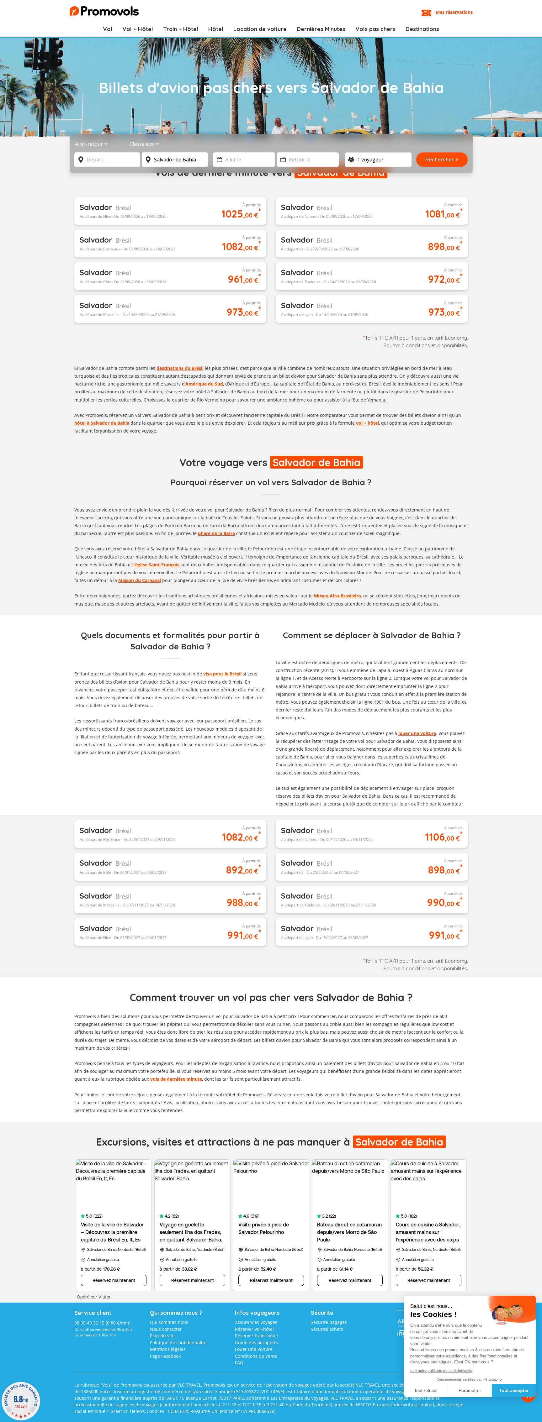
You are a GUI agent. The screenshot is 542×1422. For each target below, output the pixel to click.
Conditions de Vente (256, 1356)
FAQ (239, 1363)
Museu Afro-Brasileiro (337, 596)
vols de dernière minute (176, 1079)
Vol (107, 29)
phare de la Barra (216, 533)
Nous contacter (166, 1329)
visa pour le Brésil (222, 674)
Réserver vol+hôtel (254, 1329)
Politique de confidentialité (178, 1343)
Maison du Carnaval (139, 580)
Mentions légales (168, 1349)
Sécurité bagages (329, 1322)
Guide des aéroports (256, 1343)
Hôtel (215, 29)
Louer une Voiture (254, 1349)
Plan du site (162, 1336)
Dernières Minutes (321, 29)
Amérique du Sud (204, 384)
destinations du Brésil (180, 368)
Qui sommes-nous (169, 1322)
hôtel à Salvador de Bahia (101, 423)
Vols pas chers (375, 29)
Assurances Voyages (256, 1322)
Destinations (422, 29)
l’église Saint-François (156, 565)
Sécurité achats (327, 1329)
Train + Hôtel (180, 29)
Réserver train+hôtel (256, 1336)
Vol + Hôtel (137, 29)
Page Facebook (165, 1356)
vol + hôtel (367, 423)
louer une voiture (417, 733)
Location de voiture (260, 29)
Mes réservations (454, 12)
